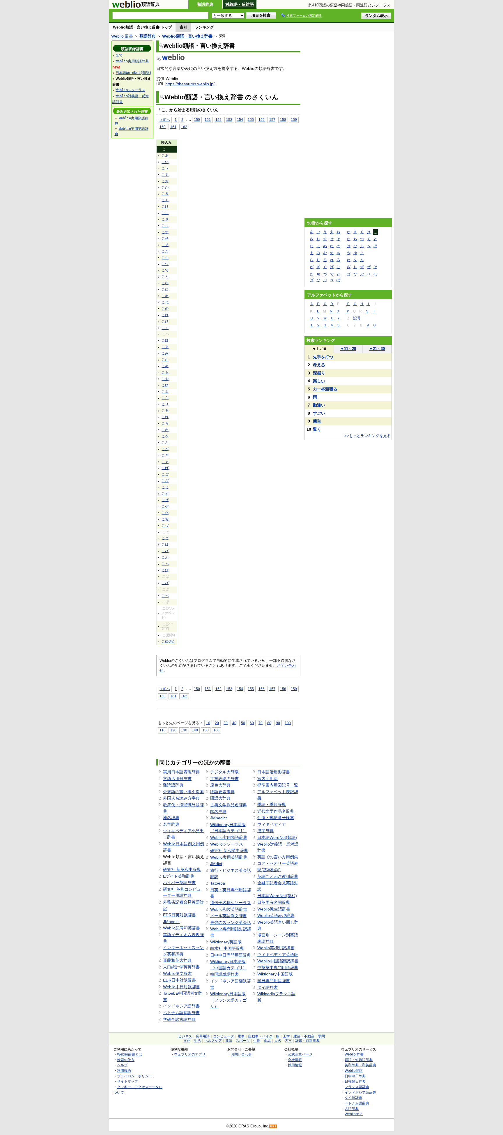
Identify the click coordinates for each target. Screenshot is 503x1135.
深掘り (319, 373)
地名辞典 (171, 817)
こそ (165, 245)
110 (163, 730)
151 (208, 119)
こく (165, 200)
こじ (165, 487)
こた (165, 251)
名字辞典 (171, 824)
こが (165, 449)
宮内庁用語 (267, 778)
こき (165, 194)
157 (272, 119)
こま (165, 347)
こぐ (165, 462)
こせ (165, 238)
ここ (165, 213)
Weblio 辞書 (122, 36)
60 (252, 723)
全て (119, 55)
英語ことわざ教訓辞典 (277, 876)
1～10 (319, 349)
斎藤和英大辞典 (177, 960)
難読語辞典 (173, 785)
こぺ (165, 596)
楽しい (319, 381)
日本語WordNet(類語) (277, 837)
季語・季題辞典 (271, 804)
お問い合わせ (241, 1054)
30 (226, 723)
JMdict (216, 863)
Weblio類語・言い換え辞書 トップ (142, 27)
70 (260, 723)
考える (319, 365)
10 (208, 723)
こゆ (165, 385)
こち (165, 258)
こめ (165, 366)
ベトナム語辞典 (357, 1103)
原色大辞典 (220, 785)
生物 (256, 1040)
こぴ (165, 583)
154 (240, 119)
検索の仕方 (125, 1060)
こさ (165, 219)
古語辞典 (352, 1109)
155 (251, 119)
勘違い (319, 405)
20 (217, 723)
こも (165, 372)
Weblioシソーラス (226, 844)
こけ (165, 206)
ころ (165, 423)
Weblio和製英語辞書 (228, 909)
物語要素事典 (222, 791)
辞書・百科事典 (307, 1040)
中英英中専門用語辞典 (277, 967)
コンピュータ (223, 1036)
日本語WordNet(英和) (277, 895)
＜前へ (165, 119)
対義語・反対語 (239, 4)
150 (197, 119)
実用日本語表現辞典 (181, 772)
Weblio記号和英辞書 (181, 928)
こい (165, 162)
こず (165, 494)
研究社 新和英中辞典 (229, 850)
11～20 (348, 348)
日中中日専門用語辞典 (230, 955)
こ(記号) (168, 641)
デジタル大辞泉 (224, 772)
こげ (165, 468)
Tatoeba (217, 883)
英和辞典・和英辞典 (360, 1065)
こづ (165, 526)
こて (165, 270)
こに (165, 289)
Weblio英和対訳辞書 (275, 947)
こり (165, 404)
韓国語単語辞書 (224, 974)
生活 (197, 1040)
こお (165, 181)
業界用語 (203, 1036)
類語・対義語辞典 (359, 1060)
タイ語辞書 (267, 987)
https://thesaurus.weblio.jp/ (190, 84)
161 (173, 127)
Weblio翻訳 (354, 1070)
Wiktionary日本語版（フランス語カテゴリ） (228, 1000)
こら (165, 398)
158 (283, 119)
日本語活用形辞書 (273, 772)
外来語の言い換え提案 (183, 791)
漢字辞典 (265, 830)
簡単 (317, 421)
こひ (165, 321)
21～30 (377, 348)
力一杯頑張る (325, 389)
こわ (165, 430)
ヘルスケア (213, 1040)
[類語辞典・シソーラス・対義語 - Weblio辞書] (126, 6)
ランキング (204, 27)
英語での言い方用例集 (277, 857)
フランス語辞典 (357, 1087)
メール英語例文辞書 (228, 915)
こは (165, 315)
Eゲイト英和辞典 (178, 876)
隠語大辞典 (220, 798)
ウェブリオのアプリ (190, 1054)
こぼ (165, 570)
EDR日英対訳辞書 (179, 915)
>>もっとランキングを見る (367, 436)
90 (278, 723)
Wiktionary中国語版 (275, 974)
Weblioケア (354, 1114)
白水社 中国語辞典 (227, 948)
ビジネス (185, 1036)
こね (165, 302)
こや (165, 379)
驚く (317, 429)
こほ (165, 340)
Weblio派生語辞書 (273, 909)
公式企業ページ (300, 1054)
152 (218, 119)
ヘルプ (122, 1065)
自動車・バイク (260, 1036)
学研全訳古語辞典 (179, 1019)
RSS (273, 1126)
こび (165, 551)
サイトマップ (127, 1081)
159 (294, 119)
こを (165, 436)
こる (165, 411)
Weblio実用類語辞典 (228, 837)
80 (269, 723)
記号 (357, 318)
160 (163, 127)
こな (165, 283)
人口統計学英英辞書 (181, 967)
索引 (183, 27)
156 (261, 119)
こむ (165, 360)
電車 (241, 1036)
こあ (165, 155)
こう (165, 168)
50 (243, 723)
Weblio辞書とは (129, 1054)
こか (165, 187)
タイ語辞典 (353, 1097)
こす (165, 232)
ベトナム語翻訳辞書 (181, 1012)
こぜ (165, 500)
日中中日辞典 (355, 1076)
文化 (186, 1040)
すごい (319, 413)
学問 (321, 1036)
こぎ (165, 455)
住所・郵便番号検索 (275, 817)
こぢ (165, 519)
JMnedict (171, 921)
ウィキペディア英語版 (277, 954)
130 (184, 730)
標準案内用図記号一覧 (277, 785)
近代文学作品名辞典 (275, 811)
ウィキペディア (271, 824)
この (165, 309)
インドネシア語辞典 (360, 1092)
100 (288, 723)
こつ (165, 264)
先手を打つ (323, 357)
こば (165, 544)
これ (165, 417)
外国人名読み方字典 (181, 798)
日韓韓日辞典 (355, 1081)
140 (195, 730)
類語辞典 (205, 4)
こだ (165, 513)
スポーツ (243, 1040)
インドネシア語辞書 (181, 1006)
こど (165, 538)
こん (165, 443)
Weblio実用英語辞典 (228, 857)
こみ (165, 353)
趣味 (228, 1040)
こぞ (165, 506)
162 (184, 127)
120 (173, 730)
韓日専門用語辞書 (273, 980)
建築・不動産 (303, 1036)
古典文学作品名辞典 (228, 804)
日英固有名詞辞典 (273, 902)
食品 (267, 1040)
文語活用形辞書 (177, 778)
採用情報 (295, 1065)
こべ (165, 564)
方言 (288, 1040)
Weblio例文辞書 (177, 973)
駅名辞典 (218, 811)
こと (165, 277)
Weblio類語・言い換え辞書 (187, 36)
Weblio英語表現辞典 (275, 915)
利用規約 (124, 1070)
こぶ (165, 557)
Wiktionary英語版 (226, 942)
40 (234, 723)
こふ (165, 328)
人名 (277, 1040)
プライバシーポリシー (134, 1076)
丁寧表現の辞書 (224, 778)
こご (165, 474)
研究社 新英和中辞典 (182, 869)
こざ (165, 481)
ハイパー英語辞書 (179, 882)
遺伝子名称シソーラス (230, 902)
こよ (165, 392)
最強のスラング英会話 (230, 922)
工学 (286, 1036)
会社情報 (295, 1060)
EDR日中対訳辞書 (179, 980)
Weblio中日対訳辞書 (181, 986)
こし (165, 226)
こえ (165, 175)
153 (229, 119)
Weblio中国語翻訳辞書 (277, 961)
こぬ (165, 296)
